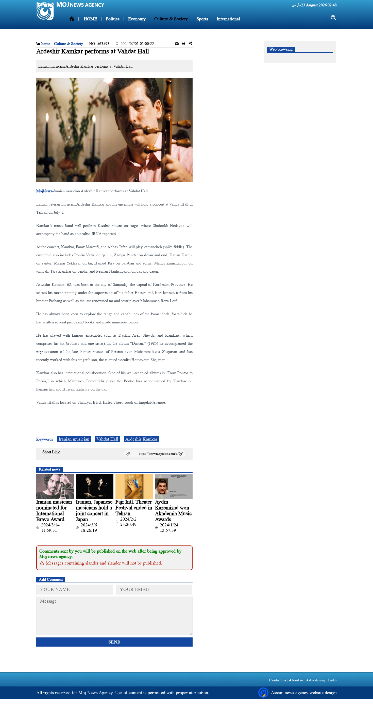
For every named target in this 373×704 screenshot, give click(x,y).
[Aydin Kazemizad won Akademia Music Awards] (174, 486)
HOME (90, 18)
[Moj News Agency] (45, 11)
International (227, 18)
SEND (114, 642)
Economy (136, 18)
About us (296, 680)
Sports (201, 18)
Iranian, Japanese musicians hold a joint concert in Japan (94, 510)
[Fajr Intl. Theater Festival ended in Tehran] (134, 486)
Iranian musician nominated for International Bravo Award (54, 510)
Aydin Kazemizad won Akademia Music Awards (173, 510)
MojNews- (45, 191)
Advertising (315, 680)
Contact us (277, 680)
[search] (333, 17)
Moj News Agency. (96, 692)
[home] (71, 19)
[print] (183, 43)
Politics (112, 18)
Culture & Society (170, 18)
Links (332, 680)
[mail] (177, 43)
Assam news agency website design (304, 692)
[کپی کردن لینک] (155, 454)
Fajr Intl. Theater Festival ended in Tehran (133, 507)
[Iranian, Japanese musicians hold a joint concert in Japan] (94, 486)
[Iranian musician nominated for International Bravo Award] (55, 486)
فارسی (296, 5)
